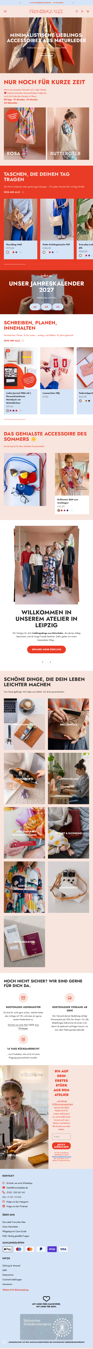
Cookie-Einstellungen (12, 1279)
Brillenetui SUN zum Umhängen (67, 501)
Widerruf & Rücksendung (15, 1289)
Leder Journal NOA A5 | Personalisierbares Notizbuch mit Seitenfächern (18, 398)
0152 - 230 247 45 (16, 1192)
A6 (34, 306)
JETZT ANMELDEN (61, 1146)
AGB (4, 1270)
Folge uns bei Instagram (17, 1201)
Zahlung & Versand (11, 1265)
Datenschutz (7, 1274)
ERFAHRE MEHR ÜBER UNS (46, 649)
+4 (20, 252)
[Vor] (73, 3)
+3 (71, 510)
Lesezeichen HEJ (51, 393)
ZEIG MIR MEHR (46, 55)
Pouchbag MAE (14, 244)
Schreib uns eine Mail (18, 1024)
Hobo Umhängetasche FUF (56, 244)
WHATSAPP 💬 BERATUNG (46, 3)
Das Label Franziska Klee (13, 1222)
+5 (20, 410)
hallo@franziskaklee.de (17, 1187)
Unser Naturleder (10, 1226)
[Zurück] (19, 3)
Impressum (7, 1284)
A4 (57, 306)
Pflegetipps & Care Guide (14, 1231)
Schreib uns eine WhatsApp (19, 1183)
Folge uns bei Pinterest (17, 1206)
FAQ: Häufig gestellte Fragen (15, 1236)
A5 (46, 306)
